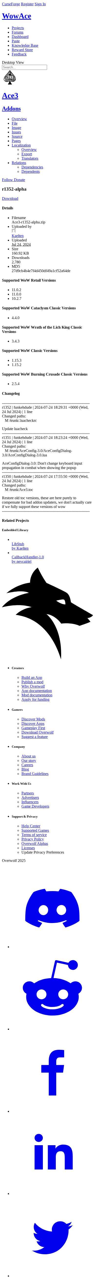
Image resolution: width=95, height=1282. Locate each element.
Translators (29, 158)
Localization (21, 145)
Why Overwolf (33, 686)
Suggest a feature (34, 737)
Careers (27, 765)
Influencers (29, 802)
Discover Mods (33, 719)
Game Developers (35, 806)
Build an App (31, 677)
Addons (11, 108)
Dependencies (32, 167)
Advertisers (30, 797)
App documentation (36, 691)
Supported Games (35, 830)
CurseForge (11, 4)
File (15, 123)
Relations (19, 163)
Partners (27, 793)
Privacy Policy (32, 839)
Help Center (30, 826)
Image (16, 128)
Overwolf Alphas (34, 843)
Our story (28, 760)
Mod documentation (36, 695)
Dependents (30, 171)
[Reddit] (52, 1029)
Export (26, 154)
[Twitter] (52, 1276)
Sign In (40, 4)
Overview (19, 119)
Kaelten (18, 236)
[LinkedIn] (52, 1193)
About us (28, 756)
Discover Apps (32, 723)
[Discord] (52, 947)
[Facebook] (52, 1111)
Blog (25, 769)
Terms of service (34, 835)
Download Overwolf (37, 732)
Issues (16, 132)
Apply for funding (35, 699)
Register (27, 4)
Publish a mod (32, 682)
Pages (16, 141)
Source (17, 136)
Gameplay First (33, 728)
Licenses (28, 848)
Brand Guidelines (34, 774)
